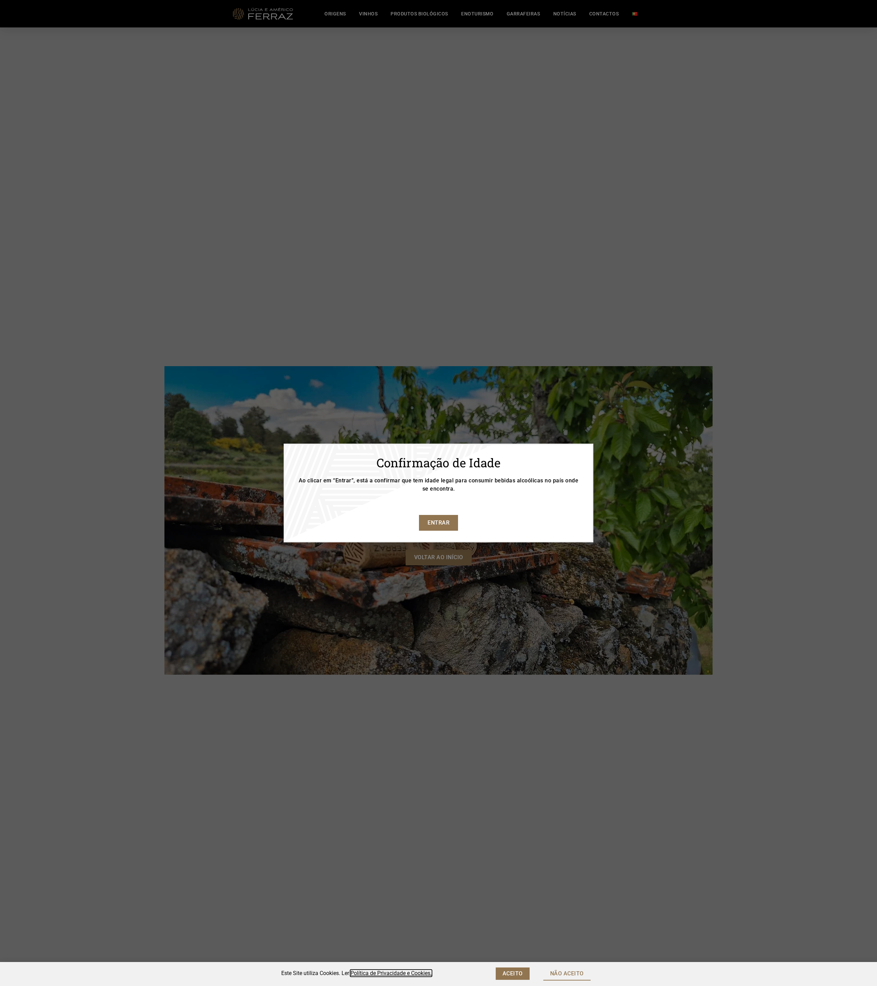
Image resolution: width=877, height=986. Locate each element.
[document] (438, 493)
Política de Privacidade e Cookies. (391, 973)
